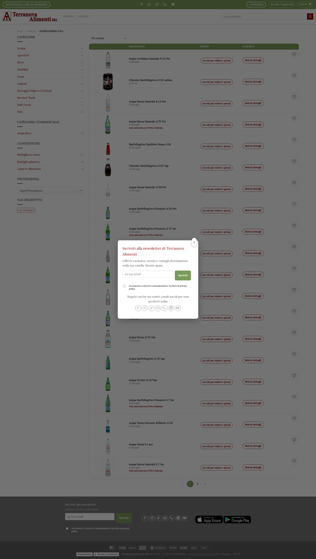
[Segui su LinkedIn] (171, 308)
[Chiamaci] (165, 308)
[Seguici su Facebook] (138, 308)
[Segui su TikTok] (151, 308)
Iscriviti (183, 275)
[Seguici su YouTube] (178, 308)
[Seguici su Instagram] (145, 308)
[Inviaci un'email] (158, 308)
